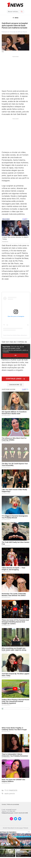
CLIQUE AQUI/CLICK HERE (21, 813)
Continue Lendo (14, 379)
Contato (4, 804)
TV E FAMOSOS (10, 790)
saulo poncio (9, 793)
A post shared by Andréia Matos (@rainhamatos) (16, 335)
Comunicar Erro (14, 384)
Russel (25, 32)
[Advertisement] (15, 72)
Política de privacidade (13, 804)
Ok (15, 355)
